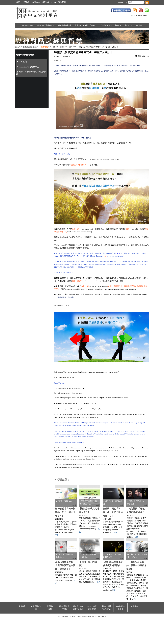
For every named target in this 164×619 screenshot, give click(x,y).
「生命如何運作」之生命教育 (111, 25)
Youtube (141, 10)
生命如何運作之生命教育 (92, 607)
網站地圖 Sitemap (49, 2)
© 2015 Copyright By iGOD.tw (69, 616)
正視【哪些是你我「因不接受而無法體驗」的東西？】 (65, 565)
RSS (135, 10)
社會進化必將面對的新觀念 (78, 607)
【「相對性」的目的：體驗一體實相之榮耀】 (136, 565)
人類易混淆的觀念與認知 (45, 25)
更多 (56, 535)
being (118, 253)
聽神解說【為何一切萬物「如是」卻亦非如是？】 (65, 512)
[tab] (31, 61)
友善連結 (36, 2)
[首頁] (37, 12)
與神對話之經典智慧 (65, 25)
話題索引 (121, 2)
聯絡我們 (62, 2)
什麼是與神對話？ (27, 25)
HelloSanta (102, 616)
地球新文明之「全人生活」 (134, 25)
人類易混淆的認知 (50, 607)
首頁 (18, 2)
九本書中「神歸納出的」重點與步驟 (31, 72)
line (147, 10)
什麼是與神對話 (36, 607)
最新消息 (26, 2)
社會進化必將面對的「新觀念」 (86, 25)
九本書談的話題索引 (120, 607)
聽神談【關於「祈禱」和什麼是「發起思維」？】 (113, 512)
